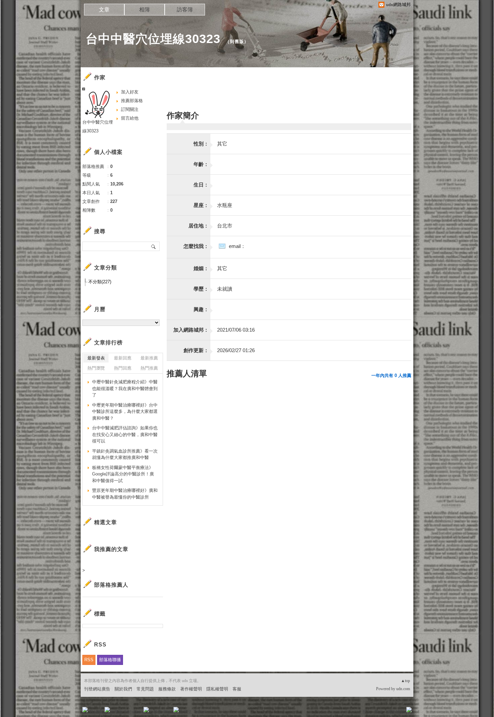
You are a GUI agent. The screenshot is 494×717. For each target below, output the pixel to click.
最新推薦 (149, 358)
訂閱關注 (129, 109)
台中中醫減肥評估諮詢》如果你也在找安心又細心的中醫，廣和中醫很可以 (125, 434)
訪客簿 (185, 9)
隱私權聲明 (217, 688)
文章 (104, 9)
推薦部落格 (132, 100)
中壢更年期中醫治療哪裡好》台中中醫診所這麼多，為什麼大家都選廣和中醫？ (125, 412)
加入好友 (129, 91)
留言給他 (129, 118)
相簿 (144, 9)
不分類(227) (99, 281)
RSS (88, 659)
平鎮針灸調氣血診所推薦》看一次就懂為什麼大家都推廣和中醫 (125, 454)
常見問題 (145, 688)
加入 (378, 711)
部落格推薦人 (111, 585)
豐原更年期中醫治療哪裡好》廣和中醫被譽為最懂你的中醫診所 (125, 494)
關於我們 (123, 688)
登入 (366, 711)
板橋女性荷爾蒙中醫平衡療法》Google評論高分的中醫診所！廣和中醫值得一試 (123, 474)
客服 (237, 688)
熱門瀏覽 (96, 368)
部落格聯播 (110, 659)
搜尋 (154, 246)
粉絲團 (95, 711)
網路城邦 (395, 711)
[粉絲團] (85, 709)
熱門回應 (122, 368)
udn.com (403, 688)
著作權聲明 (191, 688)
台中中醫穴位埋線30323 (153, 39)
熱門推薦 (149, 368)
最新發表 (96, 358)
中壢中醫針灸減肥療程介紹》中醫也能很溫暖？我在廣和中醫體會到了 (125, 388)
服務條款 (167, 688)
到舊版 (237, 41)
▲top (405, 680)
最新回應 (122, 358)
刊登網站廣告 (97, 688)
